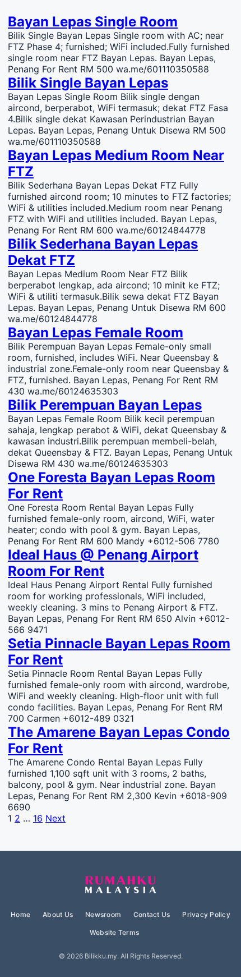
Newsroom (103, 914)
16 (38, 818)
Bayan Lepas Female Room (95, 332)
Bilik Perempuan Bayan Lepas (105, 405)
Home (20, 914)
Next (55, 818)
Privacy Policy (206, 914)
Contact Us (151, 914)
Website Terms (114, 932)
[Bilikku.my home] (120, 885)
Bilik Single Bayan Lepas (88, 83)
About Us (58, 914)
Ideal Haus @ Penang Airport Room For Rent (103, 563)
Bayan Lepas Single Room (93, 21)
